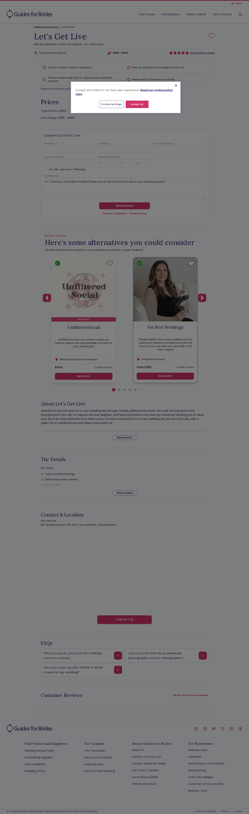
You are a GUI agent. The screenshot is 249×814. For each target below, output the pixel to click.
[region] (126, 97)
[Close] (176, 85)
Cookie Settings (111, 104)
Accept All (137, 104)
